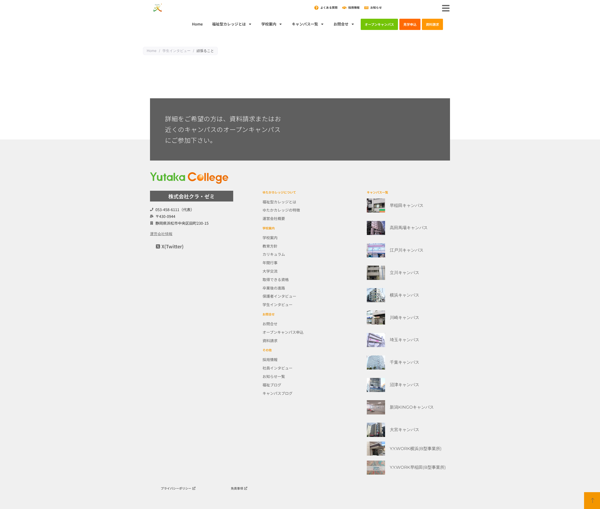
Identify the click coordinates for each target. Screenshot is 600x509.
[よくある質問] (316, 8)
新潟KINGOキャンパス (412, 407)
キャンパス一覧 (305, 24)
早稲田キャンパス (407, 205)
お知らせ (376, 7)
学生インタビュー (176, 50)
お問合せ (341, 24)
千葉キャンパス (404, 362)
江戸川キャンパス (407, 250)
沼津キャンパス (404, 384)
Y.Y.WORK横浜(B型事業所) (416, 448)
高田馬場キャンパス (409, 227)
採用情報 (354, 7)
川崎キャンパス (404, 317)
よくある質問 (329, 7)
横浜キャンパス (404, 295)
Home (197, 24)
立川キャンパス (404, 272)
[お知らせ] (366, 8)
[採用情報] (344, 8)
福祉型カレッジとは (229, 24)
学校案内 (268, 24)
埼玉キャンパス (404, 339)
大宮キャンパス (404, 429)
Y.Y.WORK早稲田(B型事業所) (418, 467)
